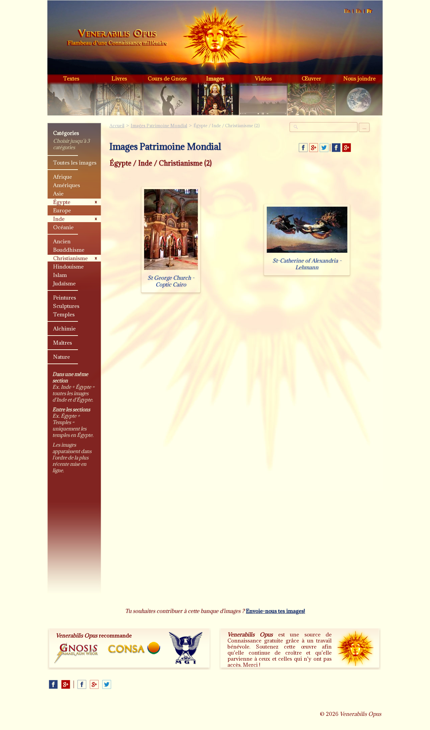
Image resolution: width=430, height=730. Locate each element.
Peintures (64, 297)
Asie (58, 193)
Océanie (63, 227)
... (364, 127)
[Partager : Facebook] (303, 147)
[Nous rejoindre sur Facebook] (336, 147)
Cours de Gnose (167, 78)
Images (215, 78)
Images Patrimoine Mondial (159, 125)
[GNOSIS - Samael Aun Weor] (76, 653)
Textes (71, 78)
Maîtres (62, 342)
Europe (62, 210)
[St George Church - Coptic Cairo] (171, 270)
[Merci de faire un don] (355, 647)
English (347, 11)
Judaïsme (64, 283)
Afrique (62, 176)
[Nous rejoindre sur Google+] (346, 147)
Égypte (61, 202)
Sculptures (66, 306)
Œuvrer (311, 78)
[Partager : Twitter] (324, 147)
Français (370, 11)
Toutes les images (74, 162)
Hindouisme (68, 266)
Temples (64, 314)
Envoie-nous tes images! (275, 610)
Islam (60, 275)
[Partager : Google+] (313, 147)
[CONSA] (134, 648)
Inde (58, 218)
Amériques (66, 185)
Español (358, 11)
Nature (61, 356)
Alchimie (64, 328)
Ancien (62, 241)
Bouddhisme (68, 249)
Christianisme (70, 258)
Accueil (117, 38)
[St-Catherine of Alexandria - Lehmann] (307, 252)
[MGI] (186, 648)
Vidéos (263, 78)
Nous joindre (359, 78)
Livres (119, 78)
